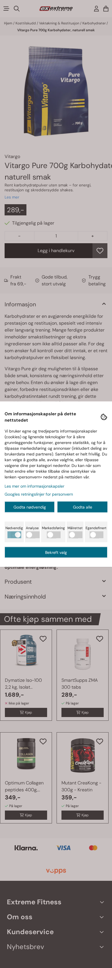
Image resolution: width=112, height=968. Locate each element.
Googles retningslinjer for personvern (39, 493)
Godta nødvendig (29, 506)
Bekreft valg (56, 552)
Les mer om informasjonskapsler (34, 485)
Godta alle (82, 506)
